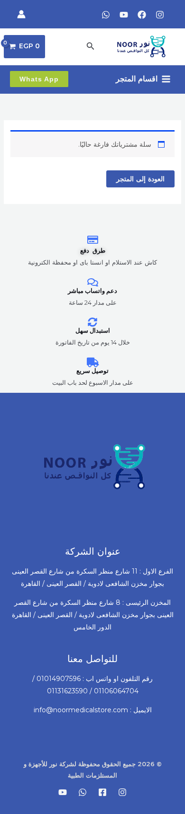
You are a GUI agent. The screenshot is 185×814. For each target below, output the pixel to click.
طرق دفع (92, 250)
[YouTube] (124, 14)
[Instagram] (160, 14)
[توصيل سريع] (92, 362)
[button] (89, 46)
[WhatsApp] (106, 14)
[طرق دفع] (92, 240)
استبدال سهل (92, 330)
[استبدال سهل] (92, 322)
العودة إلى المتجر (140, 179)
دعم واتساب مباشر (92, 290)
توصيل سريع (92, 370)
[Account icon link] (21, 14)
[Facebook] (142, 14)
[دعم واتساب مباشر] (92, 282)
